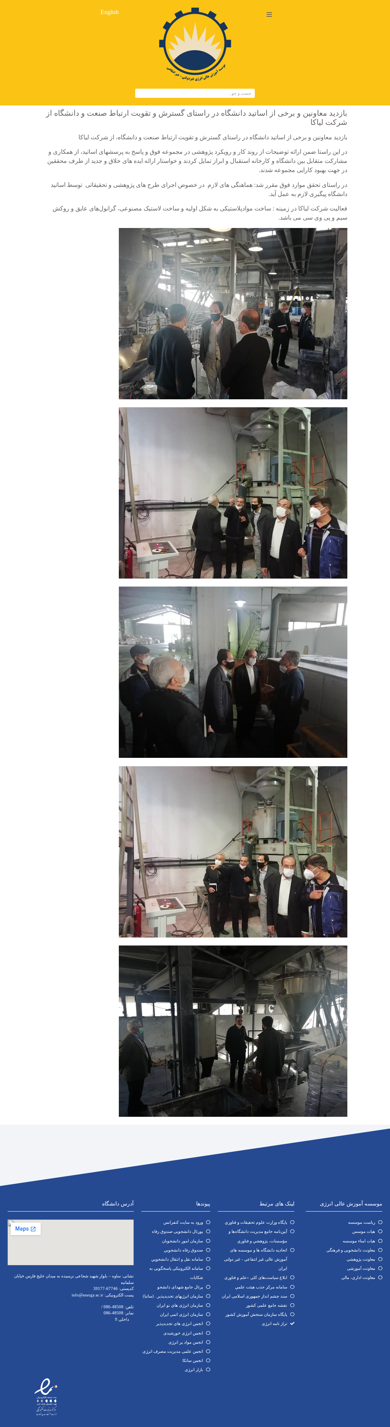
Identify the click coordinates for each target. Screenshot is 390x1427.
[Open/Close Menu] (269, 14)
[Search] (140, 93)
